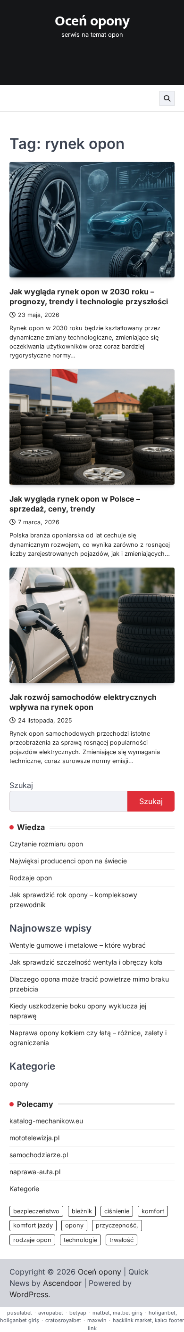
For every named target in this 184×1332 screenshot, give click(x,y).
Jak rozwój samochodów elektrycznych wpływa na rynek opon (83, 702)
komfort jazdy (33, 1225)
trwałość (121, 1239)
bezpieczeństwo (36, 1211)
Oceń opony (92, 21)
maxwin (97, 1320)
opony (19, 1084)
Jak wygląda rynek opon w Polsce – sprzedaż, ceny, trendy (74, 503)
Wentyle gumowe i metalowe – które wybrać (77, 945)
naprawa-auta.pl (34, 1172)
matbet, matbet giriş (117, 1312)
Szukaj (21, 785)
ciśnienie (116, 1211)
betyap (77, 1312)
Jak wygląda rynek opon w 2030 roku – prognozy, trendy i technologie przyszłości (88, 296)
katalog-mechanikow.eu (46, 1121)
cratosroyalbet (63, 1320)
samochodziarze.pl (38, 1155)
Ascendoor (62, 1283)
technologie (80, 1239)
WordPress (28, 1294)
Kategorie (24, 1189)
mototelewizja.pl (34, 1138)
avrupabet (50, 1312)
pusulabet (19, 1312)
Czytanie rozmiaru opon (46, 844)
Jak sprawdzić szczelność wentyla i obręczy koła (85, 962)
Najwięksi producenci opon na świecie (68, 861)
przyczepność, (117, 1225)
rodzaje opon (32, 1239)
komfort (153, 1211)
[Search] (167, 98)
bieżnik (82, 1211)
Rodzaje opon (30, 878)
